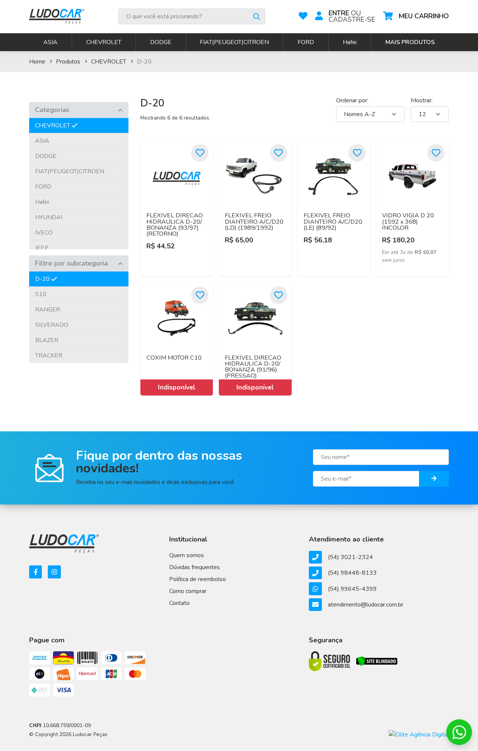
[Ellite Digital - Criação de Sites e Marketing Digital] (419, 734)
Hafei (350, 42)
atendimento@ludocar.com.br (365, 605)
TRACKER (48, 355)
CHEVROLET (103, 42)
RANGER (47, 309)
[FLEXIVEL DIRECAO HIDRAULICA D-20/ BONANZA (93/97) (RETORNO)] (176, 176)
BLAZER (46, 340)
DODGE (160, 42)
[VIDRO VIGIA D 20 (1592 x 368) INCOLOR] (412, 176)
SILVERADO (51, 325)
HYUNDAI (48, 217)
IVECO (44, 233)
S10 (40, 294)
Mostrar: (421, 100)
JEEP (42, 248)
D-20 (42, 279)
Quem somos (186, 555)
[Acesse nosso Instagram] (54, 571)
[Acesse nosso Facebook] (35, 571)
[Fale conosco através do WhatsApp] (459, 732)
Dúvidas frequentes (194, 567)
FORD (306, 42)
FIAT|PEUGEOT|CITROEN (234, 42)
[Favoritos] (303, 16)
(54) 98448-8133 (352, 573)
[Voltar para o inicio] (56, 16)
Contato (179, 603)
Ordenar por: (352, 100)
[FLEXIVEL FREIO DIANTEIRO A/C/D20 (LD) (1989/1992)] (255, 176)
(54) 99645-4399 (352, 589)
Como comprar (188, 591)
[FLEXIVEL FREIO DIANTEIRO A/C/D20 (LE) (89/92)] (334, 176)
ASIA (50, 42)
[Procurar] (256, 16)
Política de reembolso (197, 579)
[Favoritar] (199, 153)
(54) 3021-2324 (350, 557)
